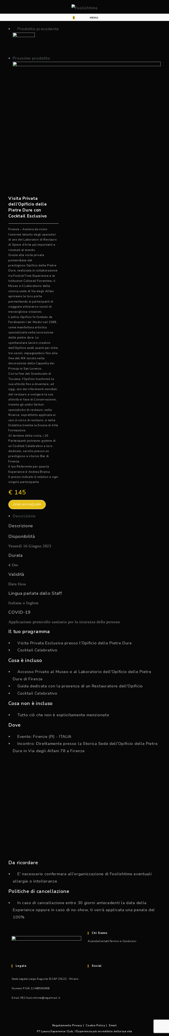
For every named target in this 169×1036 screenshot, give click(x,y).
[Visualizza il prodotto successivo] (53, 58)
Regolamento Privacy (67, 1025)
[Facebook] (90, 989)
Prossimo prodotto (31, 58)
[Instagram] (90, 1001)
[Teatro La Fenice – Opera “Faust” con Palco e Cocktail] (24, 43)
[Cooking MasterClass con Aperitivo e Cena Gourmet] (86, 112)
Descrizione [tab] (24, 516)
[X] (90, 977)
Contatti (104, 941)
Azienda (93, 941)
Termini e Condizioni (123, 941)
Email (113, 1025)
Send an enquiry (27, 504)
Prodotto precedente (38, 29)
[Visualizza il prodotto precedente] (14, 29)
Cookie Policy (95, 1025)
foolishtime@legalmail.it (43, 998)
